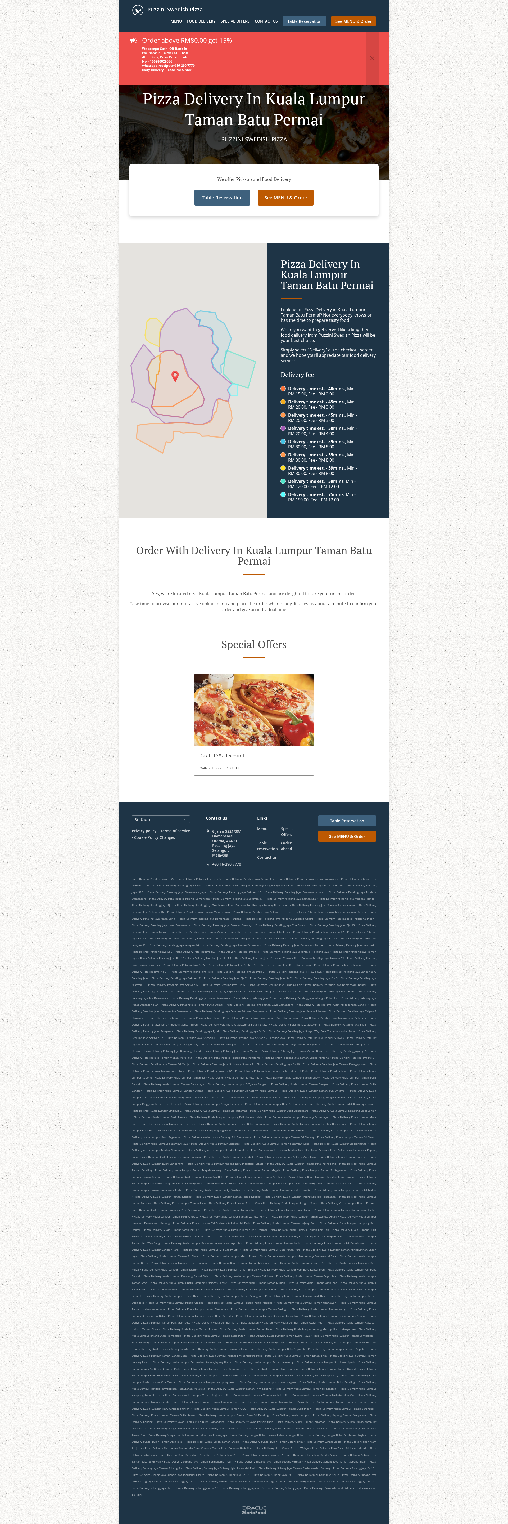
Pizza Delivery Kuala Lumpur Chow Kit (269, 1375)
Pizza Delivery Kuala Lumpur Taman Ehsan (190, 1329)
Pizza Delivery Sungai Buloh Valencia (173, 1428)
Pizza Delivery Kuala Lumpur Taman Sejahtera (255, 1177)
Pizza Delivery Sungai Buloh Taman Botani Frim (272, 1441)
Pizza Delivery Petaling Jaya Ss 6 (229, 965)
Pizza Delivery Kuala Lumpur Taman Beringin (259, 1309)
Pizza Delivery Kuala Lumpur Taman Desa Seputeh (226, 1322)
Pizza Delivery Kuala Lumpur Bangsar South (290, 1203)
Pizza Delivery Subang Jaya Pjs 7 (262, 1455)
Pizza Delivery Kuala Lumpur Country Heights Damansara (309, 1124)
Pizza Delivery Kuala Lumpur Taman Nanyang (264, 1362)
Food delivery (201, 21)
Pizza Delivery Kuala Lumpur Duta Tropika (267, 1183)
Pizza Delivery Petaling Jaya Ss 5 (184, 965)
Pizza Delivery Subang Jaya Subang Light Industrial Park (220, 1468)
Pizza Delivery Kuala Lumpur (290, 1415)
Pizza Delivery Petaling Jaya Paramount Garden (294, 945)
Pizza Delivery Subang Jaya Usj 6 (273, 1475)
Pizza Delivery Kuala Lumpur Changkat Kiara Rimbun (321, 1177)
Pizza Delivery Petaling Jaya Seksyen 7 (176, 978)
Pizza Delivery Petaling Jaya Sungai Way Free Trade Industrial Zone (312, 1031)
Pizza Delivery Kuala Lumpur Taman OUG (219, 1408)
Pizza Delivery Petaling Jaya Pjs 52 (209, 958)
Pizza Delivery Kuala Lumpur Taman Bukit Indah (280, 1408)
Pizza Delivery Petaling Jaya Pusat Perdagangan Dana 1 (331, 1004)
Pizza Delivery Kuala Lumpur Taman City (234, 1203)
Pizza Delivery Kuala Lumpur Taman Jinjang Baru (284, 1223)
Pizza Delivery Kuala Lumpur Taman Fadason (179, 1263)
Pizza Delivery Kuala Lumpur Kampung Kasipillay (267, 1316)
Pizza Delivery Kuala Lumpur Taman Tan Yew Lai (205, 1402)
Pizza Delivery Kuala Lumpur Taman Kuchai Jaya (279, 1336)
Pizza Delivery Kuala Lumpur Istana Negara (268, 1382)
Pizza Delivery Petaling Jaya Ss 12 (210, 1071)
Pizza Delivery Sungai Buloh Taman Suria (226, 1428)
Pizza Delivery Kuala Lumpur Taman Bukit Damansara (234, 1124)
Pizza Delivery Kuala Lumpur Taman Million (257, 1283)
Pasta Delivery (313, 1488)
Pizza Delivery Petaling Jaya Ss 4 (238, 951)
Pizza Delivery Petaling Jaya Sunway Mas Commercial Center (327, 912)
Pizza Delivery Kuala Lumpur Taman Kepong (162, 1196)
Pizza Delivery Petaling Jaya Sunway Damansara (258, 905)
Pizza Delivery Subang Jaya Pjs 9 (219, 1455)
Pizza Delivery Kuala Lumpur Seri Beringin (169, 1124)
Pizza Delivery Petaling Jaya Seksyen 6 (173, 985)
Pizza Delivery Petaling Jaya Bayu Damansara (282, 965)
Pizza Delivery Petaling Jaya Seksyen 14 (174, 945)
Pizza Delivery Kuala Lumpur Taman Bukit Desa (295, 1296)
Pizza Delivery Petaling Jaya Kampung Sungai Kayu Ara (250, 885)
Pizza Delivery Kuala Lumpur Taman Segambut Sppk (276, 1144)
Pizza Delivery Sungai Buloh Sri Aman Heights (337, 1435)
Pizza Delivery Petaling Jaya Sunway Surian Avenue (324, 905)
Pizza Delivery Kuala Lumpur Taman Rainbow (244, 1276)
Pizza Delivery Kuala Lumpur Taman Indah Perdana (240, 1302)
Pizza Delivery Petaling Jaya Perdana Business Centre (279, 918)
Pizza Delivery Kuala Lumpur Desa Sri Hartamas (275, 1104)
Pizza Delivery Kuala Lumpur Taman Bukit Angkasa (166, 1216)
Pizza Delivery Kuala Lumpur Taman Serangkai (344, 1408)
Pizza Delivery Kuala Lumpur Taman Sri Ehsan (170, 1256)
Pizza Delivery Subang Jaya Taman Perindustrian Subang (294, 1468)
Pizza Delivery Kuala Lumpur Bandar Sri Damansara (276, 1130)
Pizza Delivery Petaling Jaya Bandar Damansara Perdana (252, 938)
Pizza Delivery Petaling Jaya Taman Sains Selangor (333, 1018)
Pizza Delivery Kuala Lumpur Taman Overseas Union (331, 1402)
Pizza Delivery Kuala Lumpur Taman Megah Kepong (188, 1170)
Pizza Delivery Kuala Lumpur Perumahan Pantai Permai (180, 1236)
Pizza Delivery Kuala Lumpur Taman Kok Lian (299, 1230)
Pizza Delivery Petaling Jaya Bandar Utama (186, 885)
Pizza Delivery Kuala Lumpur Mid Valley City (210, 1249)
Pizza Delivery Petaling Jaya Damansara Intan (295, 892)
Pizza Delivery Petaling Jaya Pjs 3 (345, 1024)
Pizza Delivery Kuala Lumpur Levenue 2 (157, 1110)
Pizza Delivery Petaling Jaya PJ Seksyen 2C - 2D (296, 1044)
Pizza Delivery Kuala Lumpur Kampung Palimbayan (297, 1117)
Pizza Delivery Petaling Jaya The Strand (280, 925)
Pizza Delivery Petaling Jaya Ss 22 (153, 879)
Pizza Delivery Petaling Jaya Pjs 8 (192, 971)
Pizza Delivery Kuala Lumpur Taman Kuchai (254, 1395)
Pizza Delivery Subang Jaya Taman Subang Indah (335, 1461)
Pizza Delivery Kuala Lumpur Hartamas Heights (208, 1183)
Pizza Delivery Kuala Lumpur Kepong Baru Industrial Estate (225, 1163)
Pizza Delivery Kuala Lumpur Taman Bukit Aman (163, 1415)
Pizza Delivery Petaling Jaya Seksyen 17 (238, 899)
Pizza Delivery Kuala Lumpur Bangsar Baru (235, 1077)
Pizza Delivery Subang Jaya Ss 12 (228, 1475)
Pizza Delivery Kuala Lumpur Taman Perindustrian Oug (320, 1395)
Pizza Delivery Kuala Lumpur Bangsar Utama (174, 1091)
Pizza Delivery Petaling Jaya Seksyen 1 (191, 1038)
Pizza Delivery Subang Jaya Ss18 (265, 1481)
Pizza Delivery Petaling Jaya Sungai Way (172, 1044)
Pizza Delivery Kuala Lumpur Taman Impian (229, 1269)
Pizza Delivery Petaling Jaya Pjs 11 (314, 938)
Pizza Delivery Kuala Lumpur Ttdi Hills (246, 1097)
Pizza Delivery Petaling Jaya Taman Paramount (231, 945)
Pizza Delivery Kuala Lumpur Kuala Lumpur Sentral (333, 1316)
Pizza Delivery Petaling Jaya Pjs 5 (346, 1051)
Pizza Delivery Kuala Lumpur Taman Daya (246, 1329)
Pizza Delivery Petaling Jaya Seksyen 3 (295, 1024)
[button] (372, 58)
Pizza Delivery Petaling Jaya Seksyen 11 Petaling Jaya (295, 951)
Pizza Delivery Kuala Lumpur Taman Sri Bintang (284, 1137)
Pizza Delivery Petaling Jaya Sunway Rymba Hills (180, 938)
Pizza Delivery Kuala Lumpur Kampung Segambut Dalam (205, 1130)
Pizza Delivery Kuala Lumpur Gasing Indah (160, 1349)
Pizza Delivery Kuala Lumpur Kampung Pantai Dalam (177, 1276)
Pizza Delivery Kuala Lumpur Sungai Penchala (213, 1104)
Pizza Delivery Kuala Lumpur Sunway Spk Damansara (217, 1137)
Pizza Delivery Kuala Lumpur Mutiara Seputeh (337, 1349)
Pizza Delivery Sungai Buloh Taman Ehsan (212, 1441)
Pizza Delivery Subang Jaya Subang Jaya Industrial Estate (168, 1475)
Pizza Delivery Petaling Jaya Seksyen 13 (258, 912)
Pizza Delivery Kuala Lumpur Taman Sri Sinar (345, 1137)
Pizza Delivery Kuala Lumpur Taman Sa (180, 1077)
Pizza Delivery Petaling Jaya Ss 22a (200, 879)
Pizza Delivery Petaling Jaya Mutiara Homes (346, 899)
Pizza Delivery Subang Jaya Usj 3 (152, 1488)
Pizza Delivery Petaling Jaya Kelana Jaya (250, 879)
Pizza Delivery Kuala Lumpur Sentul (295, 1263)
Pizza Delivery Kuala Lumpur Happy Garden (270, 1369)
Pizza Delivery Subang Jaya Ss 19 (197, 1488)
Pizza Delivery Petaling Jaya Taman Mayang (198, 932)
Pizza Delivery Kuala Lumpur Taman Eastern (170, 1269)
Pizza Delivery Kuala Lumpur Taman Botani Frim (296, 1355)
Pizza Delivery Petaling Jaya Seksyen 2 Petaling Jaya (252, 1038)
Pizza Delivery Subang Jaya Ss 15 (221, 1481)
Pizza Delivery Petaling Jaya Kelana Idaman (297, 1011)
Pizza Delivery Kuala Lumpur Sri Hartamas (339, 1144)
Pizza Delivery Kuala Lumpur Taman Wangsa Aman (304, 1216)
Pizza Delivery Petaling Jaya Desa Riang (330, 991)
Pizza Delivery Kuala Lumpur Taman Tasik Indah (215, 1336)
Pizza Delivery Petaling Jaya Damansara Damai (335, 985)
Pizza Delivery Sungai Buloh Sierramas (300, 1422)
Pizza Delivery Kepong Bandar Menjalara (339, 1415)
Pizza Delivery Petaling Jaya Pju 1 (153, 905)
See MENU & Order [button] (353, 21)
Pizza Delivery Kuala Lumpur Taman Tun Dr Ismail (313, 1091)
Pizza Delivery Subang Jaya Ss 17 (353, 1481)
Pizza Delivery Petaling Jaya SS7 (195, 951)
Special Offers (235, 21)
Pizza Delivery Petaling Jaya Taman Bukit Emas (260, 932)
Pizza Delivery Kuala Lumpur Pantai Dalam (347, 1203)
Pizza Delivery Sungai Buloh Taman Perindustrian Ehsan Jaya (187, 1435)
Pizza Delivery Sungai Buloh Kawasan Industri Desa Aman (293, 1428)
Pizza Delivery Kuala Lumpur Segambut (228, 1157)
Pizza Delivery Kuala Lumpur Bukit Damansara (279, 1110)
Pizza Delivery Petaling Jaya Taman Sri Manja (161, 1064)
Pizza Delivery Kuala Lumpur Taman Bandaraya (173, 1084)
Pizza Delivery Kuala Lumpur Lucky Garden (213, 1190)
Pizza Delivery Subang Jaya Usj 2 (318, 1475)
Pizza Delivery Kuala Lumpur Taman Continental (343, 1336)
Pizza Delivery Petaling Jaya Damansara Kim (316, 885)
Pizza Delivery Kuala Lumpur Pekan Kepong (175, 1302)
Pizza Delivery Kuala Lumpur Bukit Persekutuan (335, 1243)
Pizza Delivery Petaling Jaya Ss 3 (152, 951)
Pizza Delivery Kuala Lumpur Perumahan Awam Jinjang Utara (192, 1362)
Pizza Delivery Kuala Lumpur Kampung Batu (172, 1230)
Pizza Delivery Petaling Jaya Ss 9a (244, 1031)
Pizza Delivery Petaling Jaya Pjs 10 (162, 958)
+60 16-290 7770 (226, 864)
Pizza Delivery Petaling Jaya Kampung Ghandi (173, 1051)
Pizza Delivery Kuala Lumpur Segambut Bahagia (170, 1157)
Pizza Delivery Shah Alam (237, 1448)
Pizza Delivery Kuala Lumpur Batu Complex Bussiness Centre (188, 1283)
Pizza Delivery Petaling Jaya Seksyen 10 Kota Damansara (230, 1011)
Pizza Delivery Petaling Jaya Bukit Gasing (274, 985)
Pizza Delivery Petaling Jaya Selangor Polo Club (308, 998)
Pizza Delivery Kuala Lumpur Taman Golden (219, 1349)
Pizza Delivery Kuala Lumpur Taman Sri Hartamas (215, 1110)
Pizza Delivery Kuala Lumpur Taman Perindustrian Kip (277, 1190)
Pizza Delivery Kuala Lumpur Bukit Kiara (192, 1097)
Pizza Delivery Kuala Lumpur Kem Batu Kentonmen (292, 1269)
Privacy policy (144, 830)
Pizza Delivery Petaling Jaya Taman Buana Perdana (296, 1057)
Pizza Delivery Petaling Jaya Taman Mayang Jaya (198, 912)
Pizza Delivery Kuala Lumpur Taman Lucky (293, 1077)
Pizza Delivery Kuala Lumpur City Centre (321, 1375)
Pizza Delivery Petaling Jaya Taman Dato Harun (232, 1044)
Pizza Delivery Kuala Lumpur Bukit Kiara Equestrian (341, 1104)
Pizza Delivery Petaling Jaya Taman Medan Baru (291, 1051)
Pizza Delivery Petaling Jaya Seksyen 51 (241, 971)
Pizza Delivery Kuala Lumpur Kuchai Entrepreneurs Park (226, 1355)
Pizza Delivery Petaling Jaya (329, 1071)
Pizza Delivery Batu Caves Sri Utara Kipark (339, 1448)
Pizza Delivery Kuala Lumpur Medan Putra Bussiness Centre (289, 1150)
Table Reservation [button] (304, 21)
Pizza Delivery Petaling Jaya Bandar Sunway (316, 1038)
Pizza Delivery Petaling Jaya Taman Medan (231, 1051)
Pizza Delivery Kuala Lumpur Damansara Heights (345, 1210)
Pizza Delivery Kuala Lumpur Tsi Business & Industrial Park (211, 1223)
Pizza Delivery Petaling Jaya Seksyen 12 (318, 932)
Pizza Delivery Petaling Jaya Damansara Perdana (210, 918)
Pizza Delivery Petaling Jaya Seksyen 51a (340, 965)
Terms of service (175, 830)
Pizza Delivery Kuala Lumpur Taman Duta (230, 1210)
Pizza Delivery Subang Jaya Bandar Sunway (312, 1455)
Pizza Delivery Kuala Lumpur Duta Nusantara (326, 1183)
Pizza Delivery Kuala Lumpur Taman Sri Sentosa (306, 1389)
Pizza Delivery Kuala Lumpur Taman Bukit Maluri (345, 1190)
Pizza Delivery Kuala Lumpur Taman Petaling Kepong (301, 1163)
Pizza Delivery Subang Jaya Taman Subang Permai (269, 1461)
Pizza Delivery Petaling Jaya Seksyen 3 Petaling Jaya (234, 1024)
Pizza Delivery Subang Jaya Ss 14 (176, 1481)
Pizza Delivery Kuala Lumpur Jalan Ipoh (312, 1283)
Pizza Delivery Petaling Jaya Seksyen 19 (236, 892)
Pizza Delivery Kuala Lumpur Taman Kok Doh (194, 1177)
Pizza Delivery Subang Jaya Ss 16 (243, 1488)
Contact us (266, 21)
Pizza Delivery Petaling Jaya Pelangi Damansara (179, 899)
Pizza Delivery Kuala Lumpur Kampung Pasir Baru (163, 1342)
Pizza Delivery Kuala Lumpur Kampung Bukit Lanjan (343, 1110)
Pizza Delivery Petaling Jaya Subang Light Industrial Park (271, 1071)
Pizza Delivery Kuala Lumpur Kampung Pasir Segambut (166, 1210)
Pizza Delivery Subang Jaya (284, 1488)
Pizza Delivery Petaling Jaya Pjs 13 (332, 925)
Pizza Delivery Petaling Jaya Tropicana (201, 905)
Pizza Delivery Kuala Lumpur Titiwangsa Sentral (211, 1375)
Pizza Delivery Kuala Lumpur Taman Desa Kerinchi (200, 1316)
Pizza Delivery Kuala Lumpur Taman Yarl (267, 1402)
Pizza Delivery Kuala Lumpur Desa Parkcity (339, 1130)
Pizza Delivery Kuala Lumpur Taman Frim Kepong (239, 1389)
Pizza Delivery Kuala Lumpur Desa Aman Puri (271, 1249)
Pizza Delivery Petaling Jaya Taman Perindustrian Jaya (185, 1018)
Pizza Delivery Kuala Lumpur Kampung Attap (207, 1382)
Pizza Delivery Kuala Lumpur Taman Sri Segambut (315, 1170)
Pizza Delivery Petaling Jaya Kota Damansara (161, 925)
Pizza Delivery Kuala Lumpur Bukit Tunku (285, 1210)
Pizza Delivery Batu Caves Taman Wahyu (282, 1448)
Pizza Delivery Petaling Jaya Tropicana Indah (345, 918)
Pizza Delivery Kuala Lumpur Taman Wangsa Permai (235, 1216)
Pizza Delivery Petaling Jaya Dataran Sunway (223, 925)
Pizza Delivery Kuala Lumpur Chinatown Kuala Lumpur (242, 1091)
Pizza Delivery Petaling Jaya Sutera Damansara (308, 879)
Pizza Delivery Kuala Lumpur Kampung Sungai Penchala (311, 1097)
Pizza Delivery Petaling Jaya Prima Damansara (201, 998)
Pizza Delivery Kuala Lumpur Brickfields (253, 1289)
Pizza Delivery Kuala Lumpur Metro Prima (230, 1256)
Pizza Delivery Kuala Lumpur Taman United (328, 1369)
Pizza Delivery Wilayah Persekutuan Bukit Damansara (190, 1422)
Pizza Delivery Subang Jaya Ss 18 (309, 1481)
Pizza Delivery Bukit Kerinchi (178, 1455)
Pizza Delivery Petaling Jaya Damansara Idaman (270, 991)
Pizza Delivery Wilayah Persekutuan (250, 1422)
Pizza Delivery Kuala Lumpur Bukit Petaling (327, 1382)
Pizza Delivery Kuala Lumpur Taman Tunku (274, 1243)
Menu (176, 21)
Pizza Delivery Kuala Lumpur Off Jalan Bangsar (238, 1084)
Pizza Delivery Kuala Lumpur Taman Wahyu (319, 1309)
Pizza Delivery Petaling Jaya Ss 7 (271, 978)
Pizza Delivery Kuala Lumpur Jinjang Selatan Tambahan (300, 1196)
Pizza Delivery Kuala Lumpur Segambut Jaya (160, 1144)
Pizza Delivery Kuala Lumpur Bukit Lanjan (160, 1117)
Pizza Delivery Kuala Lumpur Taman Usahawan (306, 1302)
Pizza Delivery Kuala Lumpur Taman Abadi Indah (293, 1322)
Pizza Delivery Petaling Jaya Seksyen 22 (319, 958)
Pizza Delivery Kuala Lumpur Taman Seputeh (308, 1289)
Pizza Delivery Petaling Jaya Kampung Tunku (262, 958)
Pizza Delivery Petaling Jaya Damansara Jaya (176, 892)
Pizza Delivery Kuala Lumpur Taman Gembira (211, 1369)
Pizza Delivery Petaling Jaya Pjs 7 (225, 978)
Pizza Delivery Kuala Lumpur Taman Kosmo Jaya (345, 1342)
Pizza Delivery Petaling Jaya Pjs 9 (316, 978)
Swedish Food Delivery (340, 1488)
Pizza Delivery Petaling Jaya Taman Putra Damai (192, 1004)
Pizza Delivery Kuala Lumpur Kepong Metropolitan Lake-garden (316, 1329)
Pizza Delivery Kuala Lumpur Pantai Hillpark (308, 1236)
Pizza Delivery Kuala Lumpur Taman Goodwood (227, 1342)
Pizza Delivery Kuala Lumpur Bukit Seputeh (277, 1349)
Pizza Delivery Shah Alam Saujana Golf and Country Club (181, 1448)
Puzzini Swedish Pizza (174, 9)
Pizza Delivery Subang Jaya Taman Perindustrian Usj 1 (199, 1461)
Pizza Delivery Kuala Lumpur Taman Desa (172, 1296)
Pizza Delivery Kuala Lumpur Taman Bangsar (300, 1084)
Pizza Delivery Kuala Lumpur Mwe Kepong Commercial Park (298, 1256)
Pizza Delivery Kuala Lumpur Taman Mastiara (241, 1263)
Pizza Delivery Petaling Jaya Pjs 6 (223, 985)
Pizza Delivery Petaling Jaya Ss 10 (278, 1064)
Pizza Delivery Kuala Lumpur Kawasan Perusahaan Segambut (203, 1243)
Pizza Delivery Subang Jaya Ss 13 (353, 1468)
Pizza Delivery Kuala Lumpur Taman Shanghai (232, 1296)
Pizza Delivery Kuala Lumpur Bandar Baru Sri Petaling (233, 1415)
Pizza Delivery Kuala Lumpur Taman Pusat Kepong (227, 1196)
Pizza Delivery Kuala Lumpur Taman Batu (179, 1203)
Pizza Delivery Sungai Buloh (323, 1441)
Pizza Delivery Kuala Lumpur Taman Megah (252, 1170)
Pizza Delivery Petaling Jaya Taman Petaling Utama (228, 1057)
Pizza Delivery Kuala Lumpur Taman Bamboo (248, 1236)
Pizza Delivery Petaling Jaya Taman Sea (291, 899)
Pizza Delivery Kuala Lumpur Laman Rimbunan (198, 1309)
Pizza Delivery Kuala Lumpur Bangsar (343, 1157)
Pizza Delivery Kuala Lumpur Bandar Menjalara (218, 1150)
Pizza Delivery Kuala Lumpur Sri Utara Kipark (326, 1362)
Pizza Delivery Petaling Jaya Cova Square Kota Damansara (260, 1018)
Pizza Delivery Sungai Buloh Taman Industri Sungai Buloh (267, 1435)
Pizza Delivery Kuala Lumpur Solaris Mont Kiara (286, 1157)
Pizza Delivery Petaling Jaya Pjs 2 (353, 1057)
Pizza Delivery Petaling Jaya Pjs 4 (197, 1031)
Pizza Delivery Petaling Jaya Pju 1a (214, 991)
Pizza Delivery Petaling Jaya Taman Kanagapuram (334, 1064)
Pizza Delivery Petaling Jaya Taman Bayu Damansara (259, 1004)
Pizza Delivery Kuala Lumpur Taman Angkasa (194, 1395)
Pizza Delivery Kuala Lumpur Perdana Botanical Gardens (188, 1289)
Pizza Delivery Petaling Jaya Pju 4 (254, 998)
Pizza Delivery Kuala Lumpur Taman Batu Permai (235, 1230)
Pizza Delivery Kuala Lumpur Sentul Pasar (286, 1342)
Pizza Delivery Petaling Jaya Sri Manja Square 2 (223, 1064)
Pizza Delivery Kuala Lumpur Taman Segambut (306, 1276)
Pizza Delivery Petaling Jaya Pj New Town (295, 971)
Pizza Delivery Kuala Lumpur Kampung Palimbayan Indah (225, 1117)
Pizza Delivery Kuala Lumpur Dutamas (215, 1144)
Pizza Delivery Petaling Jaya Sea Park (351, 945)
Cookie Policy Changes (154, 837)
